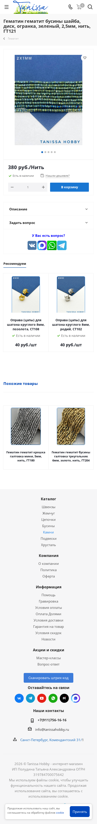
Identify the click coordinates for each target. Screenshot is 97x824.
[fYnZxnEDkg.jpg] (48, 101)
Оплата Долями (48, 614)
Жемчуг (48, 513)
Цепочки (48, 519)
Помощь (48, 595)
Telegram (30, 698)
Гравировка (48, 601)
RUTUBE (64, 698)
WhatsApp (53, 698)
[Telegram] (62, 245)
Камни (48, 532)
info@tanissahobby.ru (52, 729)
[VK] (32, 245)
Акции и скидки (48, 649)
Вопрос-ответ (48, 664)
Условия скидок (48, 633)
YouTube (41, 698)
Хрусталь (48, 544)
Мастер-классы (48, 658)
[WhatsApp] (52, 245)
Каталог (48, 498)
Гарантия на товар (48, 626)
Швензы (48, 507)
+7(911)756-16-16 (52, 720)
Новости (48, 639)
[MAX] (42, 245)
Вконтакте (19, 698)
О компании (48, 563)
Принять (80, 811)
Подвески (49, 538)
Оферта (48, 576)
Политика (48, 570)
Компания (48, 555)
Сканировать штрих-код (48, 677)
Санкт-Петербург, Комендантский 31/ (51, 740)
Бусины (48, 526)
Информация (48, 586)
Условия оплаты (48, 607)
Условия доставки (48, 620)
